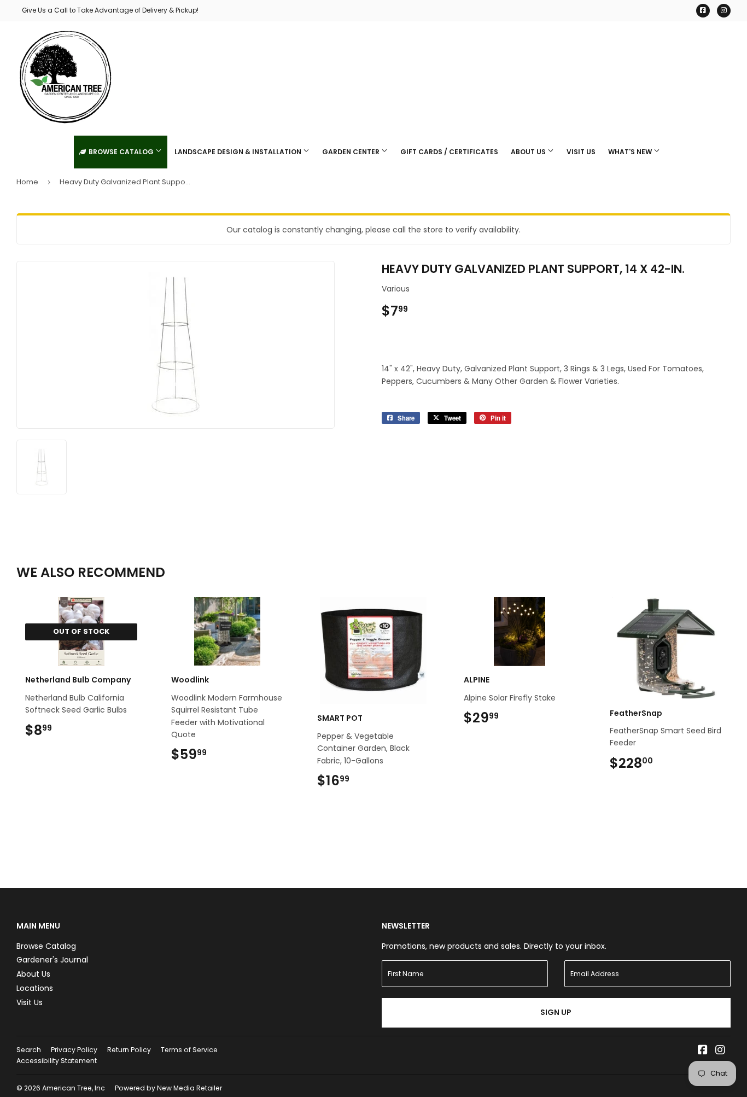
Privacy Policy (74, 1049)
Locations (34, 988)
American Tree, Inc (73, 1088)
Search (28, 1049)
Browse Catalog (121, 151)
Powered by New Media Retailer (168, 1088)
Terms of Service (189, 1049)
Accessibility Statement (56, 1060)
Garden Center (351, 151)
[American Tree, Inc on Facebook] (703, 1051)
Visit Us (581, 151)
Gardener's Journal (52, 959)
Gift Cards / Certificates (449, 151)
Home (27, 182)
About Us (529, 151)
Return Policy (129, 1049)
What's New (630, 151)
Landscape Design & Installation (238, 151)
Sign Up (555, 1012)
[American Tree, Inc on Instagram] (720, 1051)
